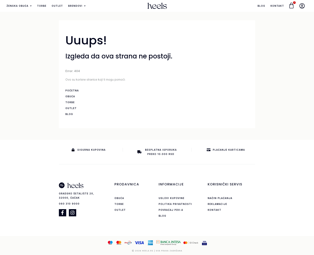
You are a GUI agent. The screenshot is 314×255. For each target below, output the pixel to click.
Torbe (41, 5)
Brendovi (75, 5)
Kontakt (277, 5)
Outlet (57, 5)
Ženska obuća (17, 5)
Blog (261, 5)
